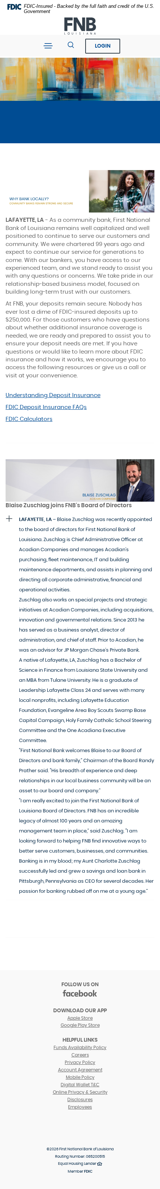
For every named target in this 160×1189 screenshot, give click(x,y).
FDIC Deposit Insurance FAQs (46, 407)
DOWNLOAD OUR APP (80, 1010)
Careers (80, 1055)
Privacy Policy (80, 1062)
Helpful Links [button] (80, 1040)
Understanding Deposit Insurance (53, 395)
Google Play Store (80, 1025)
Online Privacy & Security (80, 1092)
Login (103, 46)
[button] (80, 705)
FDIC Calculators (29, 419)
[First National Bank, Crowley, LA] (80, 26)
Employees (80, 1107)
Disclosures (80, 1099)
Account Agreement (80, 1070)
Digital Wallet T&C (80, 1085)
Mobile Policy (80, 1077)
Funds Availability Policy (80, 1047)
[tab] (80, 705)
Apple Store (80, 1018)
